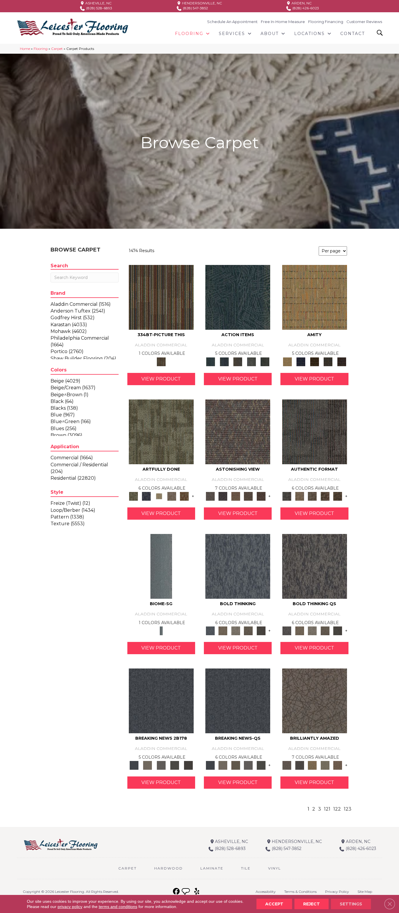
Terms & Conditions (300, 891)
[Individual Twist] (312, 496)
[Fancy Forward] (237, 431)
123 (347, 809)
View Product (161, 379)
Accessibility (266, 891)
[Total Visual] (235, 496)
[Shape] (237, 566)
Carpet (57, 48)
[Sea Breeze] (301, 361)
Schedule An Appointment (232, 21)
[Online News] (161, 700)
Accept (274, 904)
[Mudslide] (161, 296)
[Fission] (248, 630)
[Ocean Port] (224, 361)
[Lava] (235, 630)
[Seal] (261, 630)
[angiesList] (186, 892)
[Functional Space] (325, 496)
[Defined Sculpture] (299, 496)
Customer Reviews (364, 21)
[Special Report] (235, 765)
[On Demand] (175, 765)
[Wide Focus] (222, 496)
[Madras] (314, 296)
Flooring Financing (325, 21)
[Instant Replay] (161, 765)
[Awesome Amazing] (171, 496)
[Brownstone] (238, 361)
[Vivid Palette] (184, 496)
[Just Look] (261, 496)
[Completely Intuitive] (312, 765)
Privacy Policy (337, 891)
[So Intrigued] (314, 700)
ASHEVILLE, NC (98, 3)
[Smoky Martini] (328, 361)
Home (25, 48)
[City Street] (265, 361)
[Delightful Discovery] (161, 431)
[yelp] (196, 891)
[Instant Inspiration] (337, 765)
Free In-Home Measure (283, 21)
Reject (311, 904)
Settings (351, 904)
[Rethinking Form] (337, 496)
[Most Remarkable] (146, 496)
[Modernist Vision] (158, 496)
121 (327, 809)
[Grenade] (222, 630)
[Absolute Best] (248, 496)
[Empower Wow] (325, 765)
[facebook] (176, 891)
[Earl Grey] (251, 361)
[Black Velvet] (342, 361)
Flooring (41, 48)
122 (337, 809)
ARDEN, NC (301, 3)
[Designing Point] (314, 431)
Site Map (365, 891)
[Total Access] (188, 765)
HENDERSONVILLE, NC (201, 3)
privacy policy (70, 906)
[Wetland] (161, 566)
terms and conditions (118, 906)
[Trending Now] (147, 765)
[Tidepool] (237, 296)
